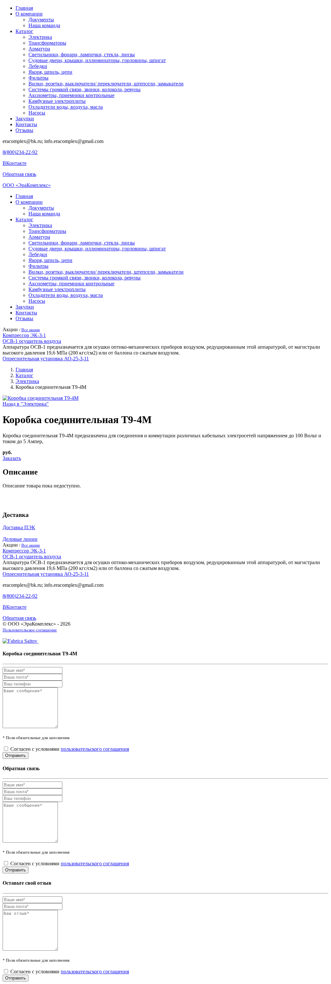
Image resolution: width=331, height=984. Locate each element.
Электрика (40, 37)
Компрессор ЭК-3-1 (24, 335)
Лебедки (37, 66)
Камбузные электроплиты (57, 101)
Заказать (12, 458)
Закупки (25, 118)
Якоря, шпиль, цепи (50, 72)
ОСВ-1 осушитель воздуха (32, 341)
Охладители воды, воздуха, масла (65, 107)
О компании (29, 13)
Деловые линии (20, 539)
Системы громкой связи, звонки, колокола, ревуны (84, 89)
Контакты (26, 124)
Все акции (30, 329)
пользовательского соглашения (95, 749)
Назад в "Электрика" (26, 404)
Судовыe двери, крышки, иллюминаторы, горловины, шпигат (97, 60)
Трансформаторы (47, 43)
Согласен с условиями (69, 749)
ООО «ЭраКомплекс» (27, 185)
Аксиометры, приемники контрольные (71, 95)
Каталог (24, 31)
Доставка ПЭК (19, 527)
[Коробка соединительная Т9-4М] (41, 398)
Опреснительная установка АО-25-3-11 (46, 358)
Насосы (36, 112)
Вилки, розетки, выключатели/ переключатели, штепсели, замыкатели (106, 83)
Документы (41, 19)
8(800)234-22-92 (20, 152)
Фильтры (38, 78)
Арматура (39, 48)
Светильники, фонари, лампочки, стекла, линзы (81, 54)
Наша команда (44, 25)
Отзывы (24, 130)
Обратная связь (19, 174)
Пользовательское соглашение (30, 630)
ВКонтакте (15, 163)
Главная (24, 8)
